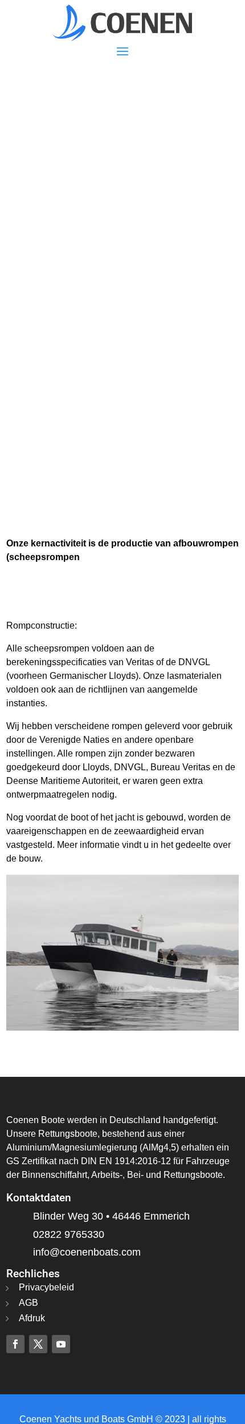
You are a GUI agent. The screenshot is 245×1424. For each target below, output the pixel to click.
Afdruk (32, 1318)
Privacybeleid (46, 1287)
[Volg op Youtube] (61, 1344)
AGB (28, 1303)
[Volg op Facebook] (15, 1344)
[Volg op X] (38, 1344)
